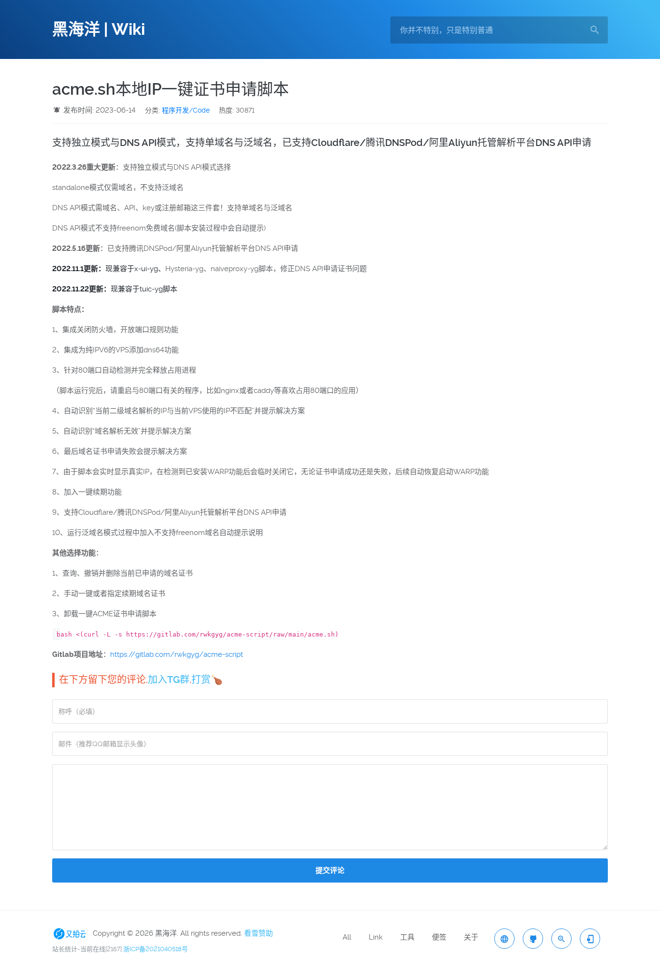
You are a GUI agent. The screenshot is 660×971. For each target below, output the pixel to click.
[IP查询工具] (504, 938)
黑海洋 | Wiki (98, 29)
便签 (439, 937)
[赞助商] (71, 933)
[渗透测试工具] (533, 938)
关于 (471, 937)
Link (376, 937)
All (347, 937)
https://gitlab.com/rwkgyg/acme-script (176, 654)
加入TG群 (168, 679)
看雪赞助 (258, 933)
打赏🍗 (207, 679)
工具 (407, 937)
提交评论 (330, 870)
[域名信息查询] (561, 938)
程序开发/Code (186, 110)
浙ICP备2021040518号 (155, 949)
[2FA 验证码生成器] (590, 938)
